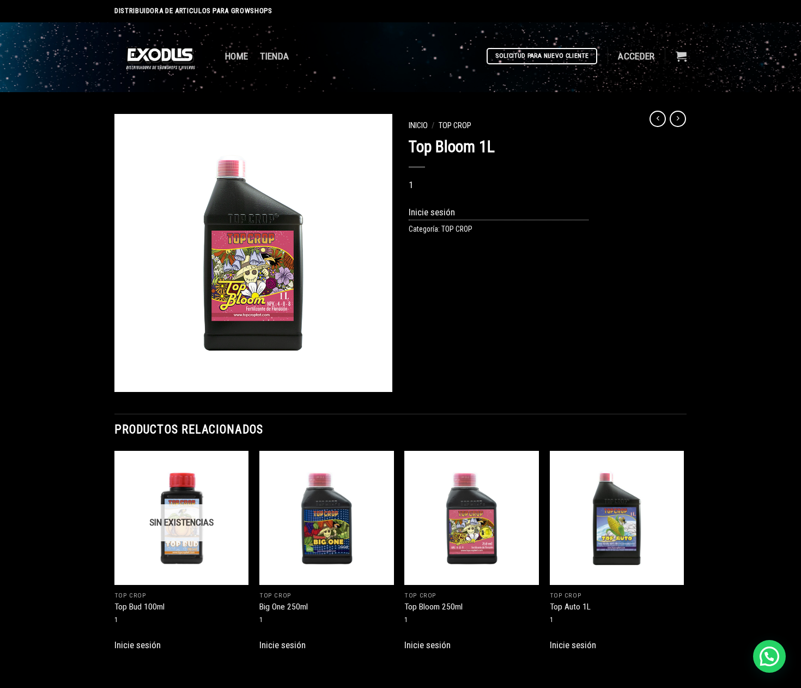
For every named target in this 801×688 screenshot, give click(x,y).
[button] (769, 656)
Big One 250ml (283, 607)
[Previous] (115, 562)
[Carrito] (681, 56)
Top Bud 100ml (139, 607)
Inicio (418, 125)
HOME (236, 56)
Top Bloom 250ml (433, 607)
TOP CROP (455, 125)
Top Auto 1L (570, 607)
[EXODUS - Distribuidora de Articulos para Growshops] (161, 57)
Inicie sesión (432, 212)
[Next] (683, 562)
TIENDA (274, 56)
